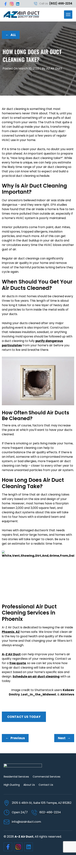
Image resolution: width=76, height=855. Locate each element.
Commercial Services (46, 776)
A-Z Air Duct (11, 654)
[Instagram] (11, 4)
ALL (11, 34)
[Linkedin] (18, 4)
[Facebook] (5, 4)
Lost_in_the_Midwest (38, 694)
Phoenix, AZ (11, 632)
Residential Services (16, 776)
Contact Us (46, 785)
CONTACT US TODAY (24, 717)
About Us (29, 785)
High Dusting (12, 785)
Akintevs (67, 694)
